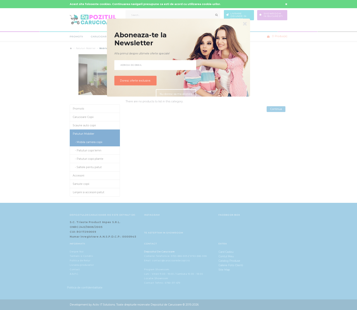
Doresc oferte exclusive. (135, 82)
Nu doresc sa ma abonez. (176, 95)
